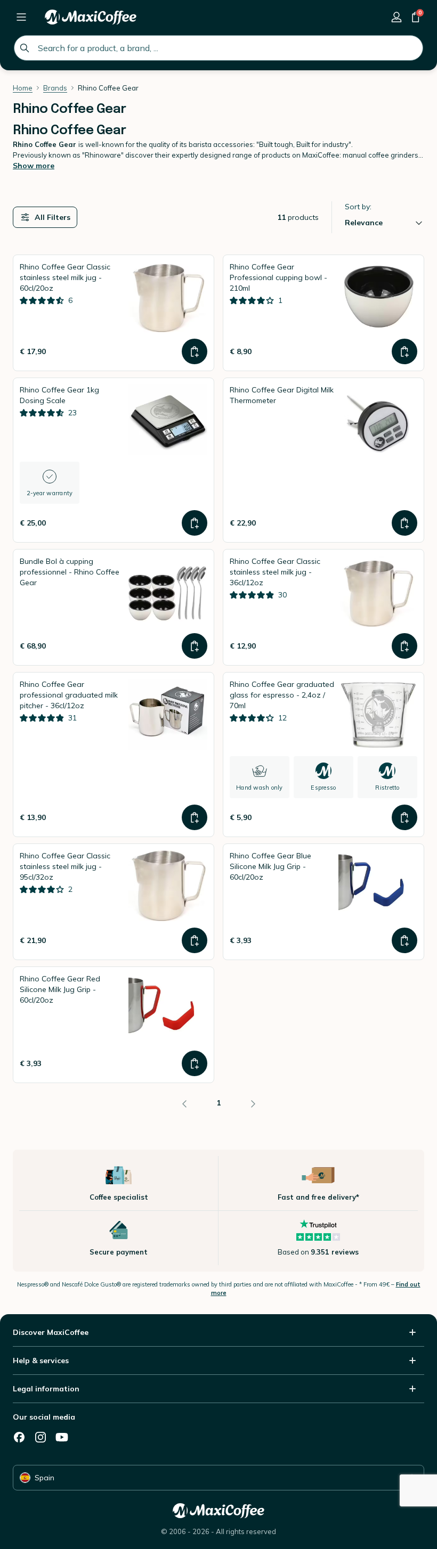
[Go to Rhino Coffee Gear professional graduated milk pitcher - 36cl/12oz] (113, 755)
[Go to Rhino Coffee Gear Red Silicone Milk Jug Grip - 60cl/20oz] (113, 1025)
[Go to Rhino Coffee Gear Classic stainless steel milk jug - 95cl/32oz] (113, 902)
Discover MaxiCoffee (50, 1332)
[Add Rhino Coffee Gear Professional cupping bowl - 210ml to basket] (404, 351)
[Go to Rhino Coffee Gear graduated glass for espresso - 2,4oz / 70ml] (323, 755)
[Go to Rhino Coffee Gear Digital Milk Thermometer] (323, 460)
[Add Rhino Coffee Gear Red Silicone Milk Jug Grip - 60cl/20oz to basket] (194, 1063)
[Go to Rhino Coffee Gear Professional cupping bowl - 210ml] (323, 313)
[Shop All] (21, 17)
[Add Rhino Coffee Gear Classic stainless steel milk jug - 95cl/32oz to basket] (194, 940)
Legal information (46, 1389)
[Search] (24, 48)
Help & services (41, 1360)
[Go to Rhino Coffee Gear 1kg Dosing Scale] (113, 460)
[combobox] (218, 48)
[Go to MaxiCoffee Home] (90, 17)
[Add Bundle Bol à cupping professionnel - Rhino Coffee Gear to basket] (194, 646)
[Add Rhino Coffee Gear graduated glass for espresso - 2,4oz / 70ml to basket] (404, 817)
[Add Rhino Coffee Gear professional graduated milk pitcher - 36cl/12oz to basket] (194, 817)
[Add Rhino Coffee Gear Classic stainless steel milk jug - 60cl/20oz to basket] (194, 351)
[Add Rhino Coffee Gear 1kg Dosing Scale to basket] (194, 523)
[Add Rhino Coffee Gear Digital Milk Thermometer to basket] (404, 523)
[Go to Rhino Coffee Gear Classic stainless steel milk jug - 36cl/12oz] (323, 607)
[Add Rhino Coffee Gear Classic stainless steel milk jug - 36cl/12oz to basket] (404, 646)
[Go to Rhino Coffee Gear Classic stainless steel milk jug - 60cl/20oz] (113, 313)
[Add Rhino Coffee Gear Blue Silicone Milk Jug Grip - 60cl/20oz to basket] (404, 940)
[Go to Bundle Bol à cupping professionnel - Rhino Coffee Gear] (113, 607)
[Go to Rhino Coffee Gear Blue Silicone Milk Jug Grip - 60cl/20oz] (323, 902)
